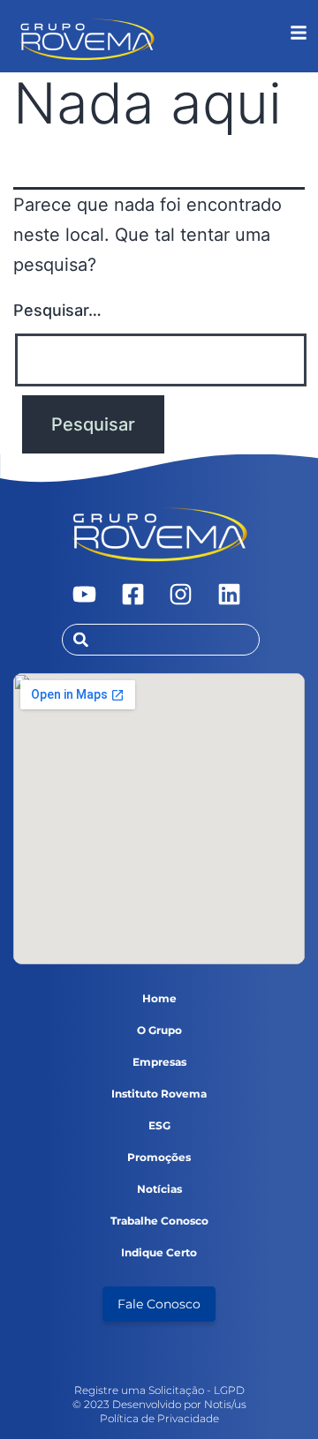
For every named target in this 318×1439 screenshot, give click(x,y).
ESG (159, 1125)
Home (159, 998)
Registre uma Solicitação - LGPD (159, 1390)
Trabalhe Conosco (159, 1220)
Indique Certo (159, 1252)
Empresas (159, 1061)
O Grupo (159, 1030)
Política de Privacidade (159, 1418)
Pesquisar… (57, 310)
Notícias (159, 1188)
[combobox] (161, 640)
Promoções (159, 1157)
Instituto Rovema (159, 1093)
